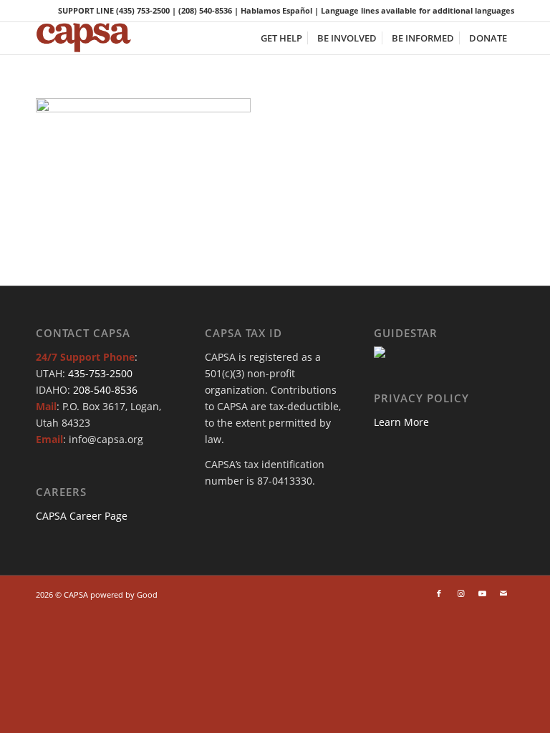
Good (147, 594)
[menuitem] (281, 38)
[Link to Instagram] (460, 593)
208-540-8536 (105, 390)
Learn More (401, 422)
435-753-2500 (100, 373)
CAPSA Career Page (81, 516)
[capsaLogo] (93, 38)
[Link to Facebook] (439, 593)
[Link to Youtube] (482, 593)
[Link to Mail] (503, 593)
